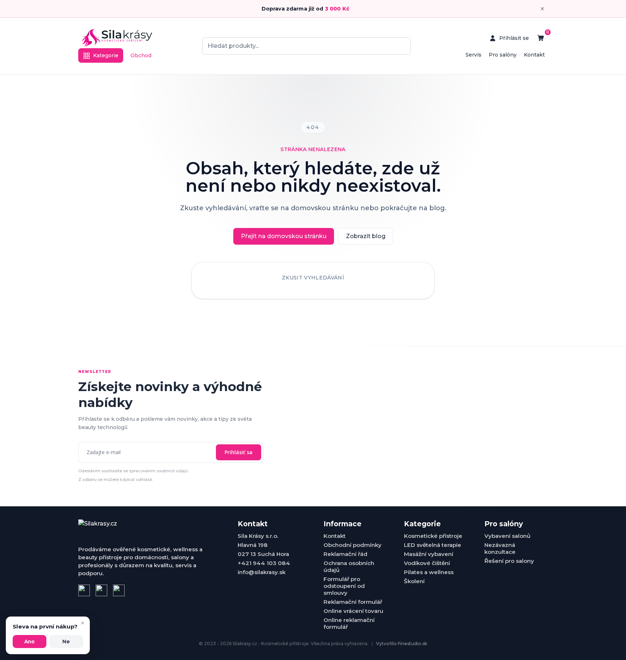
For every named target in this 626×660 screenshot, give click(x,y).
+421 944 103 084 (264, 563)
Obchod (140, 55)
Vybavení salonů (507, 535)
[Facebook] (84, 590)
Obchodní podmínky (352, 544)
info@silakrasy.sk (261, 572)
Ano (29, 641)
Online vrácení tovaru (353, 610)
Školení (414, 581)
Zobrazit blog (365, 236)
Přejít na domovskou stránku (283, 236)
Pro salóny (503, 54)
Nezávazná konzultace (500, 548)
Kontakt (534, 54)
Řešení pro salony (509, 560)
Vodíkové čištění (427, 563)
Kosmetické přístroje (433, 535)
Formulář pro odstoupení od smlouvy (344, 586)
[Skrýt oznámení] (542, 8)
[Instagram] (101, 590)
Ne (66, 641)
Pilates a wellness (429, 572)
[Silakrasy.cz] (117, 38)
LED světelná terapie (432, 544)
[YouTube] (119, 590)
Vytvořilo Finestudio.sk (401, 643)
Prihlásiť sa (239, 452)
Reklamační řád (345, 554)
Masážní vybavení (428, 554)
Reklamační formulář (353, 601)
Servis (473, 54)
